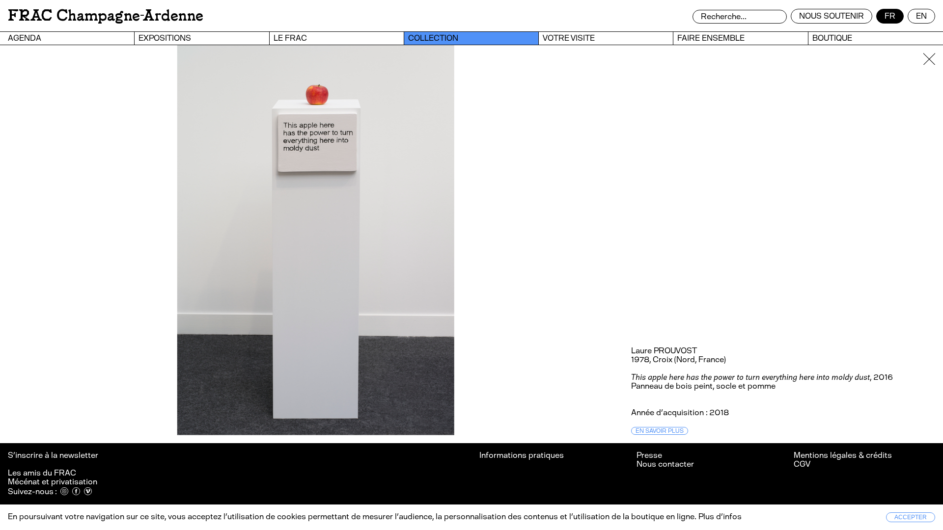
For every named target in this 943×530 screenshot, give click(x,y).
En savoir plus (660, 430)
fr (890, 16)
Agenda (24, 38)
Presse (649, 455)
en (921, 16)
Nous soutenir (831, 16)
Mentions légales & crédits (843, 455)
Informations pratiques (521, 455)
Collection (433, 38)
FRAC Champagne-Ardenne (105, 15)
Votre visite (569, 38)
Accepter (910, 517)
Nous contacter (665, 464)
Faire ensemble (711, 38)
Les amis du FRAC (42, 472)
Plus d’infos (719, 516)
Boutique (832, 38)
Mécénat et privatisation (52, 481)
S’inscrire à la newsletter (54, 455)
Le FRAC (290, 38)
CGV (802, 464)
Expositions (165, 38)
